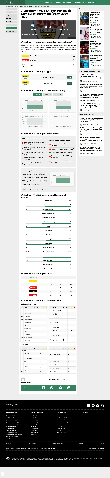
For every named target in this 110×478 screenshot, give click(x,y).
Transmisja (9, 12)
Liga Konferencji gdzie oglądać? (13, 422)
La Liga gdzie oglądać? (11, 426)
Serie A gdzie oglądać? (11, 428)
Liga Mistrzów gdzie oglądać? (13, 418)
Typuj (69, 77)
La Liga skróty (60, 424)
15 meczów (58, 94)
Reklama (101, 443)
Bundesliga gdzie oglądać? (12, 430)
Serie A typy (34, 426)
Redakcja (8, 443)
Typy (7, 15)
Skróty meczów (67, 2)
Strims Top (85, 418)
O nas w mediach (32, 443)
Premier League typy (36, 422)
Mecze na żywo (92, 2)
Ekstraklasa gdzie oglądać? (12, 436)
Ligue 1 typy (34, 430)
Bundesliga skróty (61, 428)
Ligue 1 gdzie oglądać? (11, 432)
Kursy (7, 28)
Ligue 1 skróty (60, 430)
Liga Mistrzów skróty (61, 415)
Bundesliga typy (35, 428)
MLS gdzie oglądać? (10, 415)
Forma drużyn (9, 21)
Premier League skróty (62, 422)
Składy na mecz (10, 31)
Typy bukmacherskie (80, 2)
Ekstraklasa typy (35, 432)
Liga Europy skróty (61, 420)
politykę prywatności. (69, 459)
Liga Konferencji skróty (62, 418)
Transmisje (57, 2)
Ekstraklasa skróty (61, 432)
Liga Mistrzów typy (35, 415)
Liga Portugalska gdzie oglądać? (14, 434)
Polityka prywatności (58, 443)
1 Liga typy (33, 434)
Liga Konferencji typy (36, 418)
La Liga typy (34, 424)
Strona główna (9, 6)
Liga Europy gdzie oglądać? (12, 420)
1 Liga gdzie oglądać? (11, 438)
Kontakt (81, 443)
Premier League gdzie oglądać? (13, 424)
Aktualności (48, 2)
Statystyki (8, 25)
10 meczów (47, 94)
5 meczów (37, 94)
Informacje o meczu (11, 9)
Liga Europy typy (35, 420)
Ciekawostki (9, 18)
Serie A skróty (60, 426)
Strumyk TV (85, 415)
